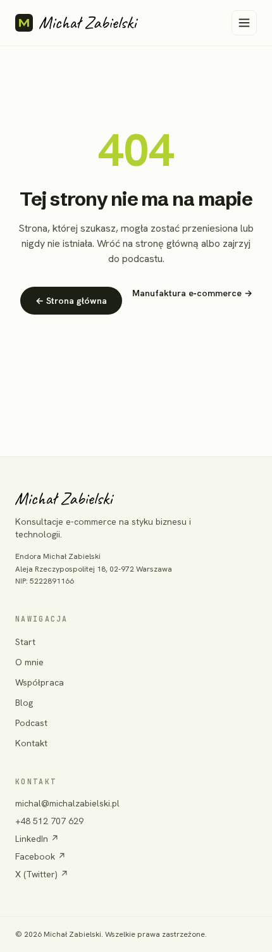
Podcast (31, 723)
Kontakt (31, 743)
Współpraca (39, 682)
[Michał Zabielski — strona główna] (76, 23)
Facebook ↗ (40, 856)
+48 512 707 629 (49, 821)
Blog (24, 702)
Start (25, 642)
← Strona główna (71, 300)
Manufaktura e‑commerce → (192, 293)
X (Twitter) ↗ (41, 874)
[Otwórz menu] (244, 22)
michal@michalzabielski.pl (67, 803)
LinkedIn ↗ (37, 838)
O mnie (29, 662)
